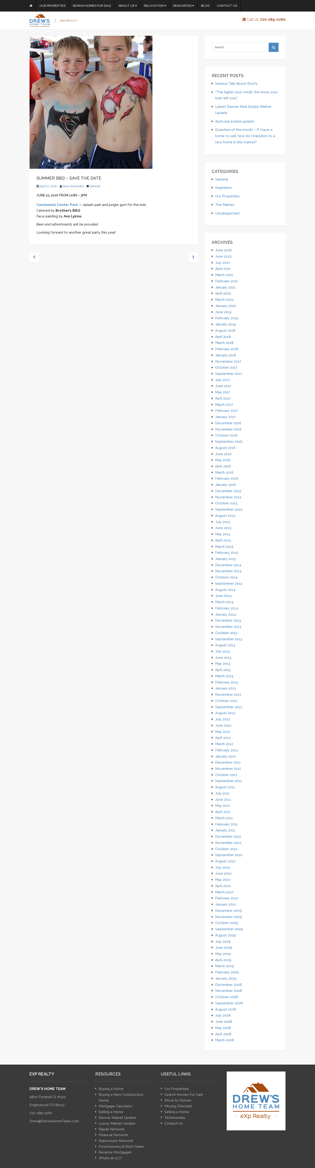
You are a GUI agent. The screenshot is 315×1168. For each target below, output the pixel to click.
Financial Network (113, 1135)
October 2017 (226, 367)
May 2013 (222, 663)
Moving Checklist (178, 1106)
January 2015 (225, 559)
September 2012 (228, 707)
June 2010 (223, 873)
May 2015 (222, 534)
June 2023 (223, 256)
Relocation (154, 5)
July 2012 (222, 719)
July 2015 (222, 522)
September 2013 (228, 639)
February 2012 (226, 750)
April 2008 (223, 1034)
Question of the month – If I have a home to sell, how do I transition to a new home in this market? (245, 136)
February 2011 (226, 824)
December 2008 (228, 985)
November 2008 (228, 991)
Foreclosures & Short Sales (121, 1146)
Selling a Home (111, 1112)
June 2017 (223, 386)
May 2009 (223, 954)
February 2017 (226, 410)
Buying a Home (111, 1089)
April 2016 (223, 466)
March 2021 (224, 275)
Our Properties (52, 5)
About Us (126, 5)
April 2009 (223, 960)
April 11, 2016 (48, 186)
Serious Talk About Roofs (236, 83)
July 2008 (223, 1015)
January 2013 (225, 688)
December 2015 (228, 491)
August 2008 (225, 1009)
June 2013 (223, 657)
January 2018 (225, 355)
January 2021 (225, 287)
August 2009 (225, 935)
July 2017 (222, 380)
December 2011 (228, 762)
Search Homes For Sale (92, 5)
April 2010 (223, 886)
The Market (224, 205)
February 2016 (226, 478)
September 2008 (229, 1003)
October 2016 (226, 435)
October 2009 (226, 923)
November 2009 (228, 917)
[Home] (31, 6)
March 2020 (224, 299)
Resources (182, 5)
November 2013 (228, 627)
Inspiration (223, 188)
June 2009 (223, 947)
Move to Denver (177, 1100)
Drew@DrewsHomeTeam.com (54, 1121)
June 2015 (223, 528)
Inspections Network (116, 1141)
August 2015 (225, 516)
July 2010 (222, 867)
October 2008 (226, 997)
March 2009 (224, 966)
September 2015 (228, 509)
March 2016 (224, 472)
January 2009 (225, 978)
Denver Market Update (117, 1118)
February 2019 (226, 318)
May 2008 (223, 1028)
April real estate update (234, 121)
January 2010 (225, 904)
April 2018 (223, 337)
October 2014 (226, 577)
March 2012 (224, 744)
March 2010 (224, 892)
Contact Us (227, 5)
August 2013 (225, 645)
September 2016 (228, 441)
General (94, 186)
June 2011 (223, 799)
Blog (205, 5)
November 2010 (228, 843)
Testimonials (174, 1118)
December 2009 (228, 910)
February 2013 (226, 682)
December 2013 (228, 620)
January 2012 (225, 756)
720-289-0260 (41, 1113)
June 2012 (223, 725)
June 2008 (223, 1022)
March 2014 (224, 602)
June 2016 (223, 454)
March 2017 (224, 404)
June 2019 (223, 312)
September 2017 (228, 374)
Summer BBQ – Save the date (68, 178)
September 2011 (228, 781)
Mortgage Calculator (116, 1106)
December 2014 (228, 565)
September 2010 (228, 855)
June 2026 (223, 250)
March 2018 (224, 343)
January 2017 (225, 417)
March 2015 (224, 546)
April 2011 (222, 812)
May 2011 (222, 805)
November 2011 (228, 769)
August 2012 (225, 713)
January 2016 (225, 485)
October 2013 (226, 633)
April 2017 (223, 398)
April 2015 (223, 540)
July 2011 (222, 793)
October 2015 (226, 503)
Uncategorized (227, 213)
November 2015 (228, 497)
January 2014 (225, 614)
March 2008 (224, 1040)
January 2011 (225, 830)
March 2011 (224, 818)
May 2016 (222, 460)
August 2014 (225, 590)
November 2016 (228, 429)
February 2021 (226, 281)
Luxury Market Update (117, 1123)
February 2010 (226, 898)
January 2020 (225, 306)
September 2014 (228, 583)
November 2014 (228, 571)
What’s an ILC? (110, 1158)
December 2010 (228, 836)
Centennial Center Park (57, 205)
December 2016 (228, 423)
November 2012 (228, 694)
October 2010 (226, 849)
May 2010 (222, 880)
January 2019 (225, 324)
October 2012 (226, 701)
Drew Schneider (73, 186)
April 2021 (223, 269)
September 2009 (229, 929)
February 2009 (227, 972)
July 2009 (223, 941)
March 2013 (224, 676)
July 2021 (222, 263)
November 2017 (228, 361)
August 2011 (225, 787)
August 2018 (225, 330)
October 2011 (226, 775)
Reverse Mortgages (115, 1152)
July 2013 (222, 651)
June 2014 (223, 596)
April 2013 (223, 670)
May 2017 (222, 392)
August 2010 (225, 861)
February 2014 (226, 608)
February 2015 (226, 552)
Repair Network (112, 1129)
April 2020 (223, 293)
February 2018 (226, 349)
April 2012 (223, 738)
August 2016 (225, 448)
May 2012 (222, 732)
